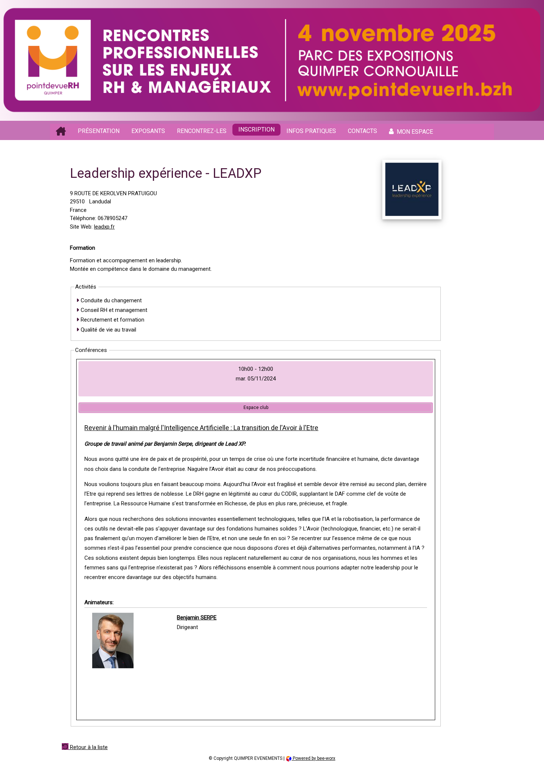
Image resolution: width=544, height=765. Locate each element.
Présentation (99, 130)
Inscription (256, 129)
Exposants (148, 130)
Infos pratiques (311, 130)
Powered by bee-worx (313, 758)
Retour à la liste (88, 747)
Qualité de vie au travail (107, 329)
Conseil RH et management (113, 310)
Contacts (362, 130)
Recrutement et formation (111, 319)
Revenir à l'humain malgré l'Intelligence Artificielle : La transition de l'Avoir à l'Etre (201, 428)
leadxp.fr (104, 226)
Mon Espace (415, 131)
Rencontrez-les (201, 130)
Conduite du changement (110, 300)
